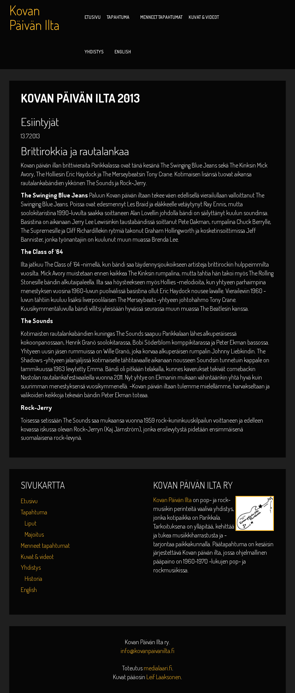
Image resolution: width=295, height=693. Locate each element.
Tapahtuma (118, 17)
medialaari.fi (158, 668)
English (122, 52)
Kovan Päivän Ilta (173, 500)
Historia (33, 578)
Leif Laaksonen (163, 677)
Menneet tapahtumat (161, 17)
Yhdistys (94, 52)
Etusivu (93, 17)
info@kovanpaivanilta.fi (147, 651)
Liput (30, 523)
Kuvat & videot (204, 17)
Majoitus (34, 534)
